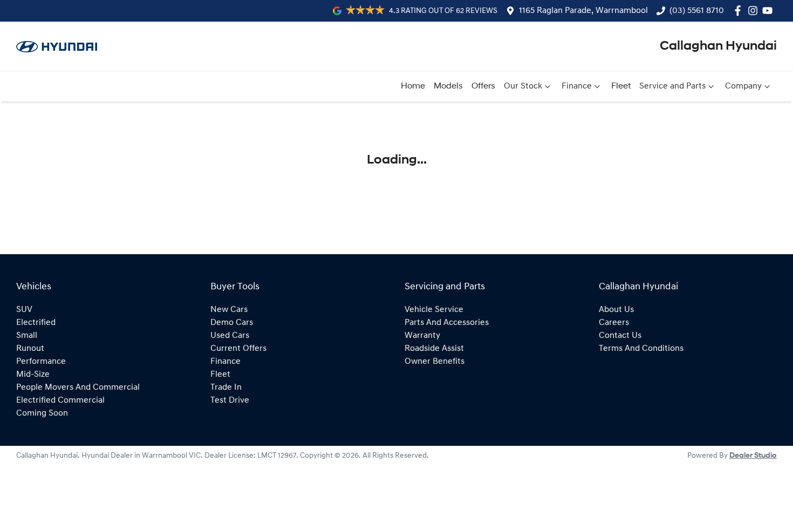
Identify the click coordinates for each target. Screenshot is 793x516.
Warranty (422, 335)
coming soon (42, 413)
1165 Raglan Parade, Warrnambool (583, 10)
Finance (577, 86)
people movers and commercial (78, 387)
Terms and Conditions (641, 348)
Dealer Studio (753, 456)
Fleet (621, 86)
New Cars (229, 309)
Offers (483, 86)
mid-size (33, 374)
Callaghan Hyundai (718, 46)
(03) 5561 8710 (696, 10)
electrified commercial (60, 400)
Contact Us (620, 335)
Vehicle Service (434, 309)
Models (448, 86)
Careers (614, 322)
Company (743, 86)
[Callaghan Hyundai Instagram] (755, 10)
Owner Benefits (434, 361)
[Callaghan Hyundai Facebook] (740, 10)
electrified (36, 322)
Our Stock (523, 86)
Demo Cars (231, 322)
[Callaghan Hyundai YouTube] (769, 10)
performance (41, 361)
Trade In (226, 387)
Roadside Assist (434, 348)
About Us (616, 309)
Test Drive (229, 400)
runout (30, 348)
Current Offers (238, 348)
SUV (24, 309)
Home (413, 86)
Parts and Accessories (447, 322)
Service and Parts (672, 86)
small (26, 335)
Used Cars (229, 335)
